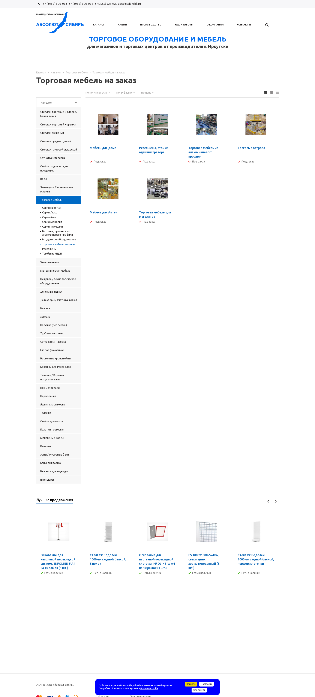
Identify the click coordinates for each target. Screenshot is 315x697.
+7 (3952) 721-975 (105, 3)
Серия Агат (49, 217)
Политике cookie (149, 688)
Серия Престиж (51, 207)
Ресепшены (49, 248)
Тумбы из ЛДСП (52, 253)
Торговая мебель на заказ (58, 244)
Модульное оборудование (59, 239)
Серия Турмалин (52, 226)
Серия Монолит (52, 221)
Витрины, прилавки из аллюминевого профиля (57, 233)
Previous (268, 501)
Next (276, 501)
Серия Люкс (49, 212)
